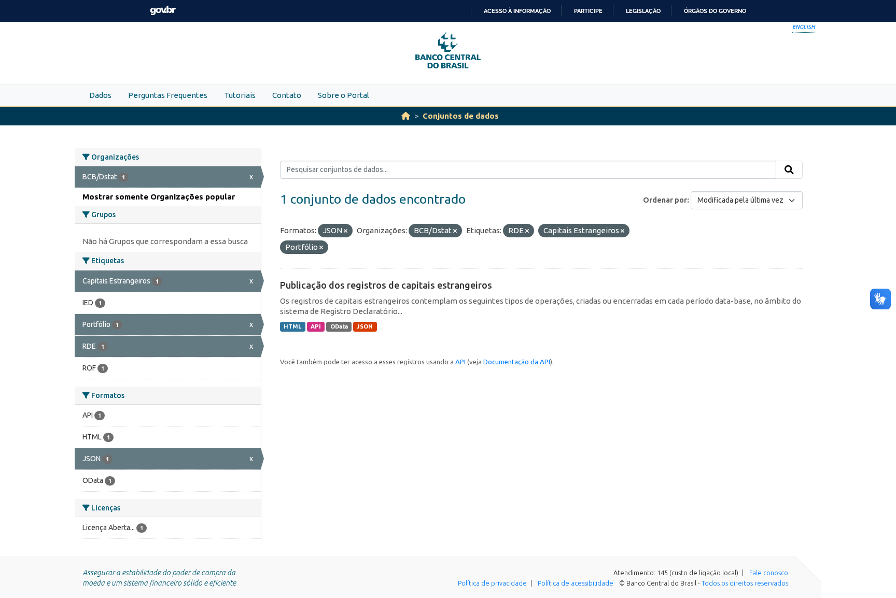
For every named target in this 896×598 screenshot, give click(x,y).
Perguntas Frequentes (167, 95)
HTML (292, 326)
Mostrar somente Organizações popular (158, 196)
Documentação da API (516, 361)
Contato (286, 95)
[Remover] (345, 231)
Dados (100, 95)
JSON (365, 326)
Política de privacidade (492, 583)
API (316, 326)
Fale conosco (768, 572)
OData (339, 326)
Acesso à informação (517, 11)
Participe (588, 11)
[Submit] (789, 170)
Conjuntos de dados (461, 115)
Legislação (643, 11)
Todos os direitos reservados (745, 583)
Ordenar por (665, 200)
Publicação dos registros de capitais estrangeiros (386, 285)
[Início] (405, 115)
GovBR (163, 11)
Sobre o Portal (343, 95)
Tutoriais (240, 95)
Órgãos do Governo (715, 11)
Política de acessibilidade (575, 583)
